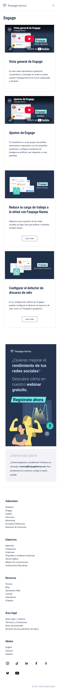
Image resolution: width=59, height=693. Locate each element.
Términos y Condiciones (16, 622)
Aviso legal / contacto (15, 619)
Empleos (9, 600)
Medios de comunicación (16, 562)
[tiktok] (17, 663)
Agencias (9, 545)
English (8, 647)
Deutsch (9, 651)
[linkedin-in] (26, 663)
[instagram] (7, 663)
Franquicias (10, 549)
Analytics (9, 507)
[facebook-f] (36, 663)
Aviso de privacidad (14, 625)
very (12, 517)
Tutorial (8, 594)
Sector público (12, 559)
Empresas (10, 552)
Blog (7, 587)
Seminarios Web (12, 590)
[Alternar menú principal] (53, 5)
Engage (8, 510)
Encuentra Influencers (15, 524)
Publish (8, 514)
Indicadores (10, 597)
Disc (7, 517)
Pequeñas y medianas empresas (20, 555)
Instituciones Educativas (16, 565)
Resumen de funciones (15, 527)
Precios (8, 584)
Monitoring (10, 520)
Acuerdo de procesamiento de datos (22, 629)
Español (9, 654)
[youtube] (17, 673)
